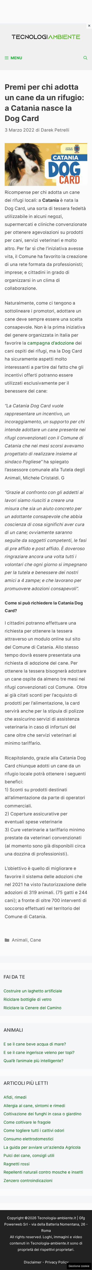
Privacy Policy (56, 1262)
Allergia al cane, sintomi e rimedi (34, 1105)
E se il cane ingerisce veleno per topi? (39, 1052)
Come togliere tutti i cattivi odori (34, 1130)
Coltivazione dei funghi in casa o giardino (42, 1114)
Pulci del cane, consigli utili (29, 1155)
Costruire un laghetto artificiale (33, 991)
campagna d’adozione (50, 343)
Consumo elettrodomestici (28, 1139)
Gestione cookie (79, 1266)
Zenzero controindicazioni (28, 1180)
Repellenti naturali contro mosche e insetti (43, 1172)
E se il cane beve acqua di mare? (35, 1044)
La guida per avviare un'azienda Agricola (42, 1147)
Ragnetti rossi (16, 1164)
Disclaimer (33, 1262)
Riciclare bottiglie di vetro (27, 999)
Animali (20, 940)
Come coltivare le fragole (27, 1122)
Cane (35, 940)
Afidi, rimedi (15, 1097)
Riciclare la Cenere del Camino (32, 1007)
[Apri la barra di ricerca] (85, 58)
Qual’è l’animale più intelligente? (33, 1060)
